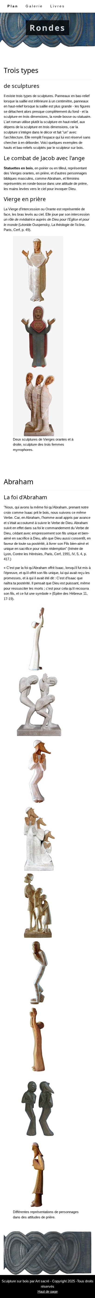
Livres (57, 6)
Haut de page (48, 1291)
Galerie (34, 6)
